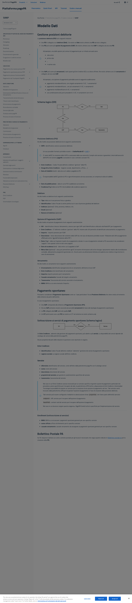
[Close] (129, 598)
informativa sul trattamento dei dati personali (52, 601)
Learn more (87, 599)
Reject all (101, 599)
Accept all (115, 599)
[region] (66, 598)
